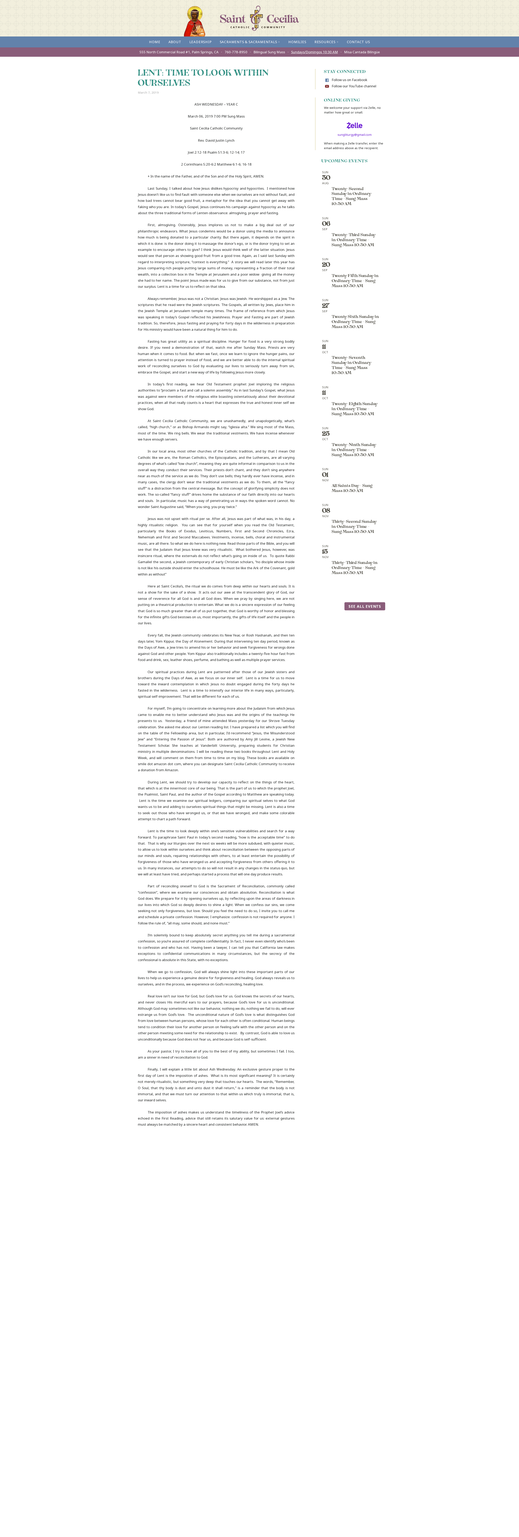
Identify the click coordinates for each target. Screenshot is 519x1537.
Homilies (297, 42)
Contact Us (358, 42)
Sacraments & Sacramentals (250, 42)
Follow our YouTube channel (354, 86)
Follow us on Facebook (349, 79)
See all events (365, 606)
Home (154, 42)
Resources (326, 42)
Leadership (200, 42)
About (174, 42)
